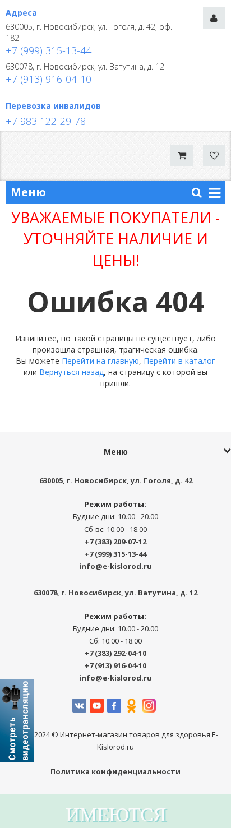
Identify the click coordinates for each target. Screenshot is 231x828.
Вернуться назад (71, 372)
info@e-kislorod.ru (115, 566)
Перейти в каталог (179, 360)
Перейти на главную (100, 360)
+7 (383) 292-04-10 (115, 653)
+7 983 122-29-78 (46, 121)
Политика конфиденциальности (115, 771)
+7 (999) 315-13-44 (48, 50)
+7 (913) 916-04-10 (48, 79)
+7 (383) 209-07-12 (115, 541)
